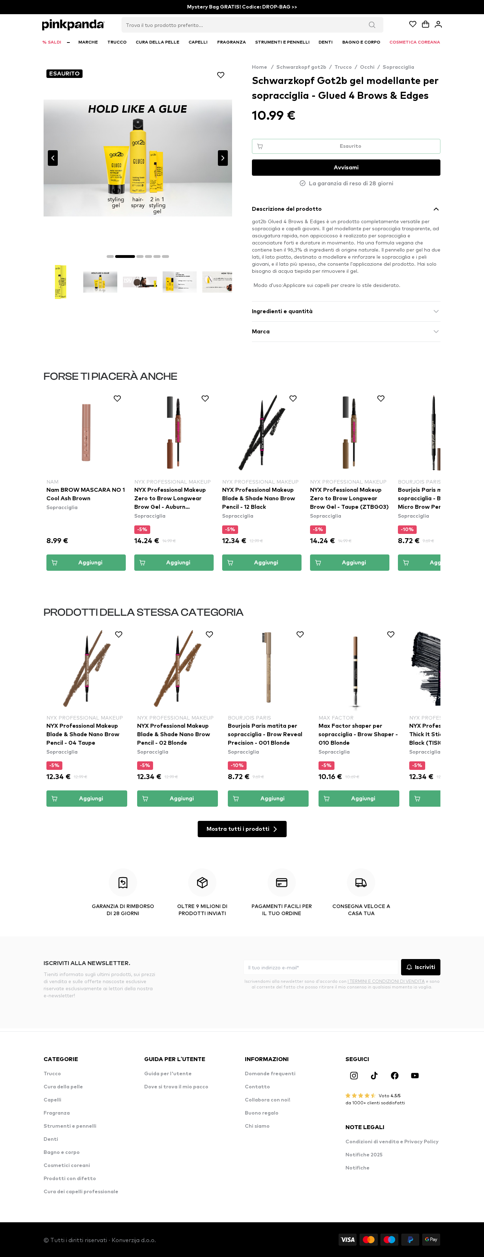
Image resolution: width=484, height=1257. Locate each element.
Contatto (257, 1086)
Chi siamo (257, 1126)
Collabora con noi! (267, 1100)
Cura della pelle (63, 1086)
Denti (51, 1139)
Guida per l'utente (168, 1073)
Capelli (52, 1100)
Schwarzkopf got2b (301, 67)
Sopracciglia (398, 67)
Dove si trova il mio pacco (176, 1086)
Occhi (367, 67)
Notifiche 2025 (364, 1154)
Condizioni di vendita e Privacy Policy (392, 1141)
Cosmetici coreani (67, 1165)
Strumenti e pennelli (70, 1126)
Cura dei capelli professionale (81, 1191)
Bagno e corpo (62, 1152)
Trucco (343, 67)
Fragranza (57, 1113)
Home (263, 67)
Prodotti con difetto (70, 1178)
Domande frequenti (270, 1073)
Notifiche (357, 1168)
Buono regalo (261, 1113)
